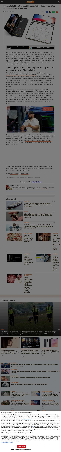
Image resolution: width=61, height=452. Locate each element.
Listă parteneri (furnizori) (7, 442)
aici (32, 426)
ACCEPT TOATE (21, 446)
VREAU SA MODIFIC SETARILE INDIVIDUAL (21, 449)
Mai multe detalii (27, 419)
